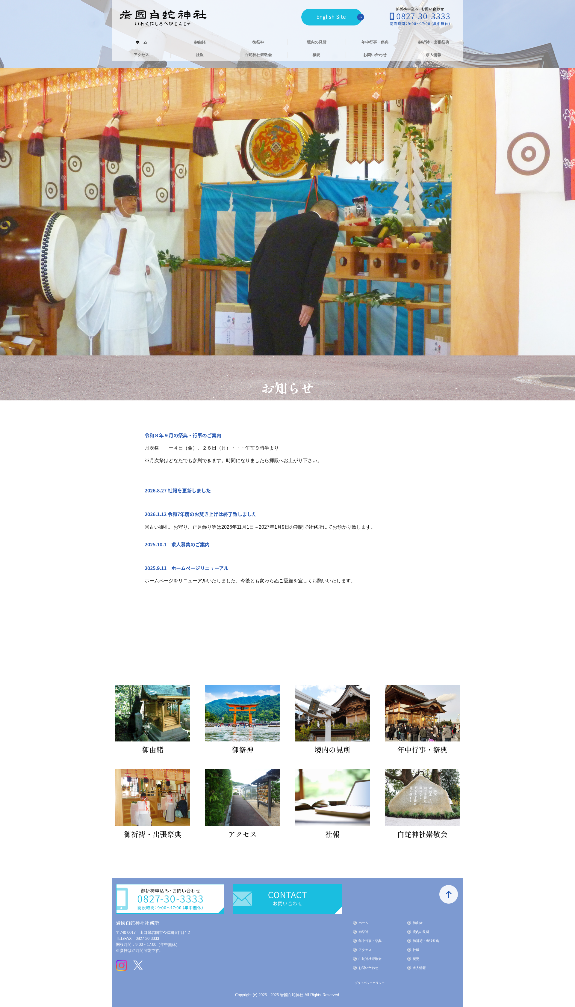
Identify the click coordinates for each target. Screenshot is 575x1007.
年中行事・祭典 (375, 42)
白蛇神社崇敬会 (258, 54)
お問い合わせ (375, 54)
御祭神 (258, 42)
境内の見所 (316, 42)
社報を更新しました (189, 490)
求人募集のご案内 (190, 544)
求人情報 (433, 54)
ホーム (141, 42)
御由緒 (200, 42)
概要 (316, 54)
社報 (200, 54)
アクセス (141, 54)
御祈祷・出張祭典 (433, 42)
